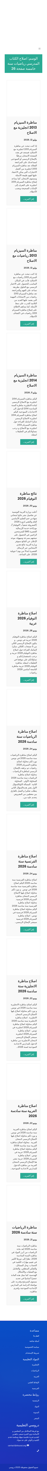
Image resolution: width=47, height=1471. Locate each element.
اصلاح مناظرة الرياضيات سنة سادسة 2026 (27, 736)
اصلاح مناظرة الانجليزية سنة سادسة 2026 (27, 986)
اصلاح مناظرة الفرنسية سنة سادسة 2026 (27, 861)
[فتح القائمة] (39, 48)
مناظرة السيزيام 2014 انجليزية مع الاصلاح (25, 380)
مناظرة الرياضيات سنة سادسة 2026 (24, 1230)
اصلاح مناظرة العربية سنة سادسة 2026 (24, 1110)
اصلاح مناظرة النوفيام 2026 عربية (27, 618)
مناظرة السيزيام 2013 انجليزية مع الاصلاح (25, 127)
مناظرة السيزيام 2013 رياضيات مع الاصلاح (25, 255)
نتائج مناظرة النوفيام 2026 (27, 496)
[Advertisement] (23, 23)
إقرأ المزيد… (27, 199)
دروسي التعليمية (27, 1425)
